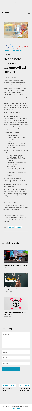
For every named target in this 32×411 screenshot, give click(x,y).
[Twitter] (12, 46)
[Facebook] (6, 46)
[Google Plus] (18, 46)
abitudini (11, 227)
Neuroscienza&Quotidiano (13, 51)
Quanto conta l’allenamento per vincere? (16, 265)
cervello (18, 227)
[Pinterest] (25, 46)
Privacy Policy (16, 408)
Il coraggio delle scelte (10, 289)
